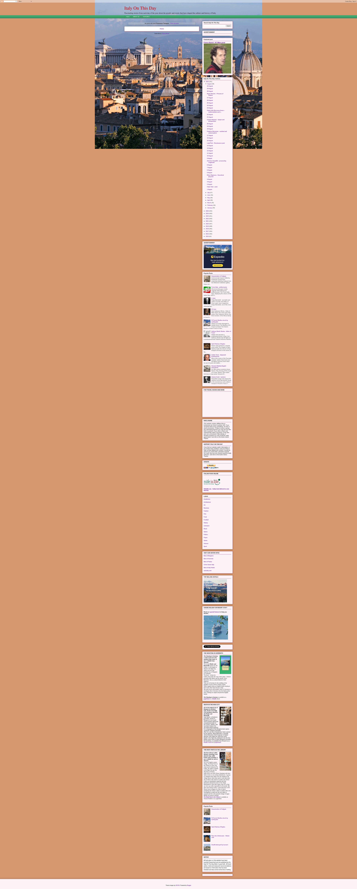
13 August (210, 171)
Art (204, 528)
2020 (207, 247)
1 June (213, 321)
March (209, 226)
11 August (210, 176)
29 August (210, 112)
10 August (210, 179)
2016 (207, 257)
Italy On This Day (140, 8)
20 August (210, 147)
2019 (207, 249)
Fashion (206, 534)
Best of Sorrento (208, 582)
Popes (205, 561)
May (208, 221)
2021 (207, 244)
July (208, 216)
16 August (210, 161)
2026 (207, 105)
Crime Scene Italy (209, 588)
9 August (209, 181)
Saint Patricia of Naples (218, 367)
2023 (207, 239)
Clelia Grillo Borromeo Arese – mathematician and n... (216, 134)
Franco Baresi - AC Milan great (214, 66)
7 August (209, 191)
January (209, 231)
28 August (210, 114)
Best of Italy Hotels (209, 591)
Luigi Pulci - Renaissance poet (216, 166)
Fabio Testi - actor (212, 210)
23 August (210, 131)
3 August (209, 205)
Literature (206, 549)
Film (205, 537)
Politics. (206, 558)
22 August (210, 137)
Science (206, 566)
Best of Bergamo (209, 579)
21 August (210, 140)
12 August (210, 174)
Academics (207, 522)
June (209, 218)
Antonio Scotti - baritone (218, 400)
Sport (205, 569)
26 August (210, 123)
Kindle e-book (208, 765)
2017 (207, 254)
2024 (207, 236)
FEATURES (146, 16)
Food (205, 540)
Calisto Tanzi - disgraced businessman (218, 378)
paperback (207, 722)
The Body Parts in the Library (212, 820)
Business (206, 531)
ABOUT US (136, 16)
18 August (210, 152)
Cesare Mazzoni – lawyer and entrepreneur (215, 143)
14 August (210, 169)
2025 (207, 234)
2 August (209, 207)
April (208, 223)
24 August (210, 128)
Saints (205, 563)
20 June (213, 332)
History (206, 546)
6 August (209, 193)
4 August (209, 202)
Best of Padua (208, 585)
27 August (210, 121)
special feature (214, 635)
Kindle (214, 722)
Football (206, 543)
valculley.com (208, 594)
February (210, 228)
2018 (207, 252)
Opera (205, 555)
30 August (210, 109)
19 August (210, 149)
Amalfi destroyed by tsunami (219, 868)
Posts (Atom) (165, 33)
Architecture (207, 525)
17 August (210, 158)
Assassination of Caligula (218, 299)
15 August (210, 164)
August (209, 107)
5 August (209, 196)
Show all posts (174, 23)
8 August (209, 188)
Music (205, 552)
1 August (209, 212)
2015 (207, 259)
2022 (207, 242)
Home (127, 16)
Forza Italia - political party (219, 310)
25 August (210, 126)
